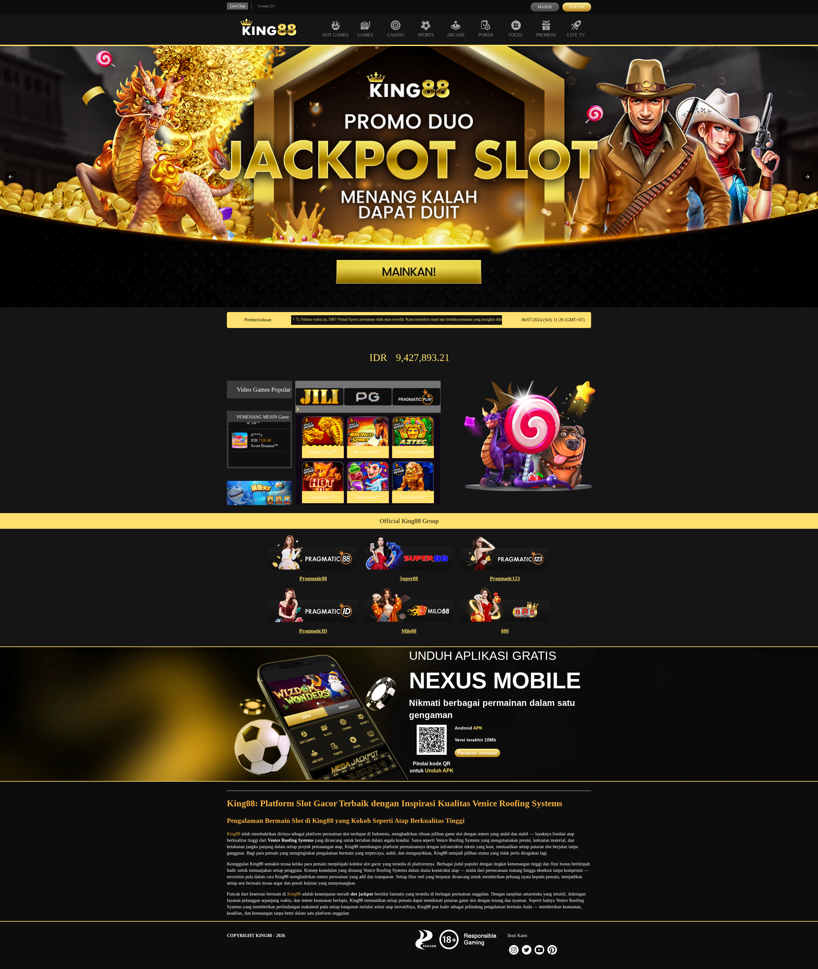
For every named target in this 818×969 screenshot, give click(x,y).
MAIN (323, 438)
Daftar (576, 7)
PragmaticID (313, 631)
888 (505, 631)
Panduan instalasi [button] (477, 752)
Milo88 (408, 631)
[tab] (319, 396)
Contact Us (266, 6)
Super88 (409, 578)
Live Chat (237, 6)
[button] (10, 176)
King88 (233, 834)
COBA (323, 423)
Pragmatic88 (313, 578)
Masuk (545, 7)
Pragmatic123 (505, 578)
